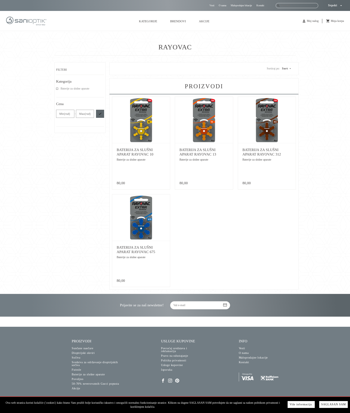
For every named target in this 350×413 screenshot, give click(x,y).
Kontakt (260, 5)
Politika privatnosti (173, 360)
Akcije (204, 21)
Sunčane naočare (82, 348)
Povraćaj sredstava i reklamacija (174, 350)
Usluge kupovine (172, 365)
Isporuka (166, 369)
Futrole (76, 369)
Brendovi (178, 21)
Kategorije (148, 21)
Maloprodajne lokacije (241, 5)
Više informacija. (301, 404)
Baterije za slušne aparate (75, 88)
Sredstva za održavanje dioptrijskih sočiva (95, 364)
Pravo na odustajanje (174, 355)
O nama (222, 5)
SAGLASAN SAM (333, 404)
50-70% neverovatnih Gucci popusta (95, 383)
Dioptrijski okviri (83, 352)
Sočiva (76, 357)
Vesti (211, 5)
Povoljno (77, 379)
